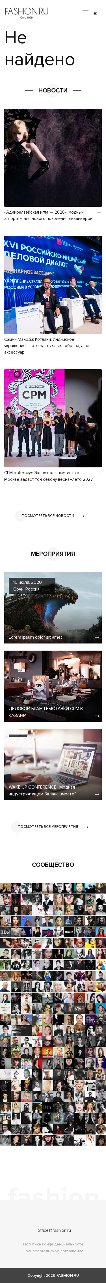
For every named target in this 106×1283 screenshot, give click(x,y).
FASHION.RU (68, 1275)
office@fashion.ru (54, 1230)
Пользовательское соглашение (53, 1251)
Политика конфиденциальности (53, 1244)
